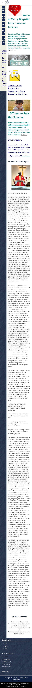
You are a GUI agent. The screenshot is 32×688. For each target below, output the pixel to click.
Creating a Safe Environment (3, 40)
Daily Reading (3, 31)
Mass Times (3, 17)
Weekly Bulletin (3, 9)
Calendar (3, 24)
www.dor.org (23, 686)
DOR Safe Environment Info (12, 686)
